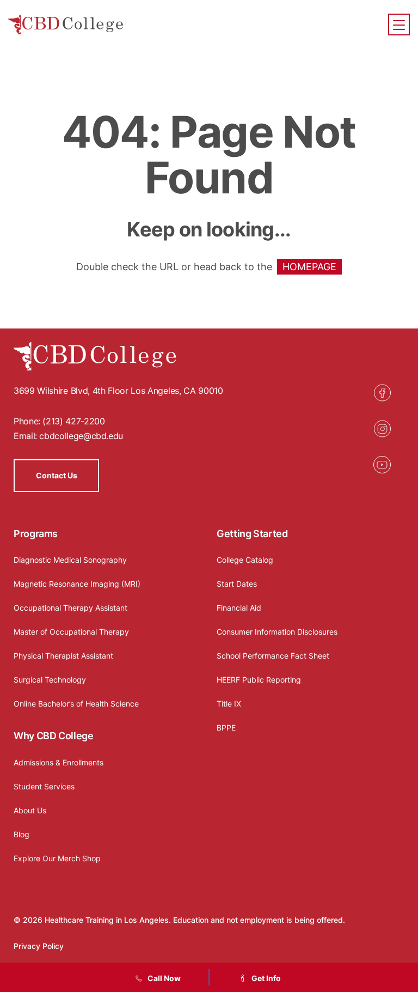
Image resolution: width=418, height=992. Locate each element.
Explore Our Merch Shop (57, 858)
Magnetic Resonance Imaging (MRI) (77, 583)
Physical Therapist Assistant (63, 655)
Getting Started (252, 533)
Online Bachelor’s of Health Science (76, 703)
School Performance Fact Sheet (273, 655)
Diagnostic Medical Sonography (70, 559)
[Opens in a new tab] (382, 392)
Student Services (44, 786)
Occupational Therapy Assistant (70, 607)
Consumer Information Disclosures (277, 631)
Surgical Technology (50, 679)
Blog (21, 834)
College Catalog (245, 559)
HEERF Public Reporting (259, 679)
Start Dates (237, 583)
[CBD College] (66, 25)
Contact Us (56, 475)
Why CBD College (54, 735)
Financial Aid (239, 607)
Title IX (229, 703)
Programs (36, 533)
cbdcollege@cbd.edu (81, 435)
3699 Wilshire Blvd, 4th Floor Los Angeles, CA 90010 (118, 390)
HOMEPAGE (309, 266)
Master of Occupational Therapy (71, 631)
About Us (30, 810)
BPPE (226, 727)
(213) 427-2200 (73, 421)
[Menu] (399, 24)
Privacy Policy (39, 946)
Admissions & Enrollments (58, 762)
